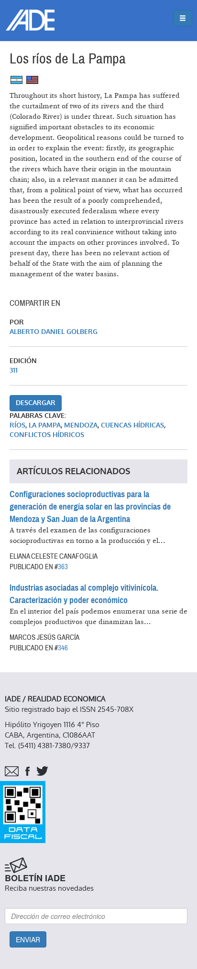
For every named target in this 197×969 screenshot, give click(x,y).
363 (63, 567)
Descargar (35, 402)
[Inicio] (30, 20)
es (16, 80)
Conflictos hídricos (47, 434)
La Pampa (45, 425)
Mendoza (81, 425)
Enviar (28, 939)
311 (14, 370)
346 (63, 648)
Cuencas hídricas (132, 425)
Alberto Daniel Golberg (54, 331)
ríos (17, 425)
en (32, 80)
